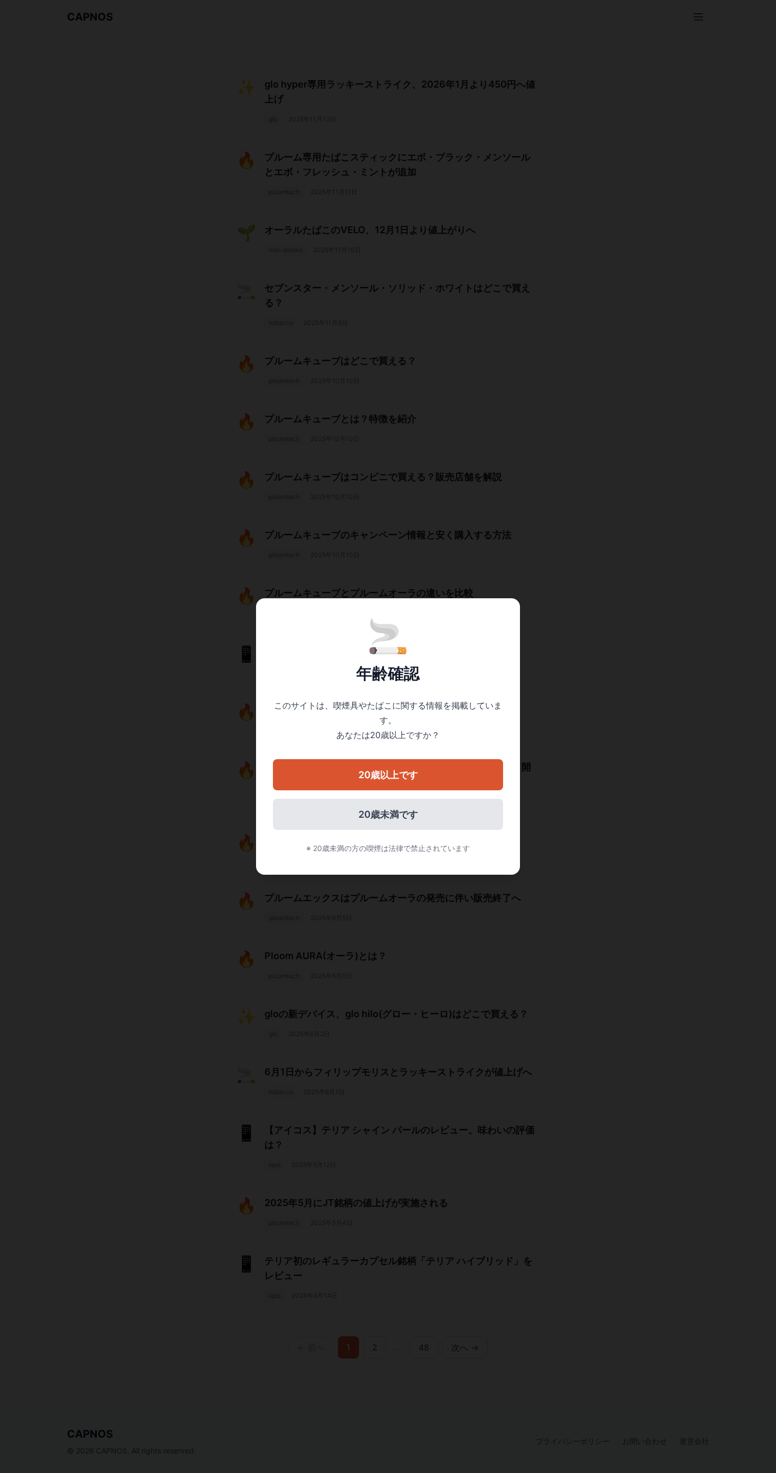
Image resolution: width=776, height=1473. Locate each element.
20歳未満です (388, 814)
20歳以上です (388, 774)
